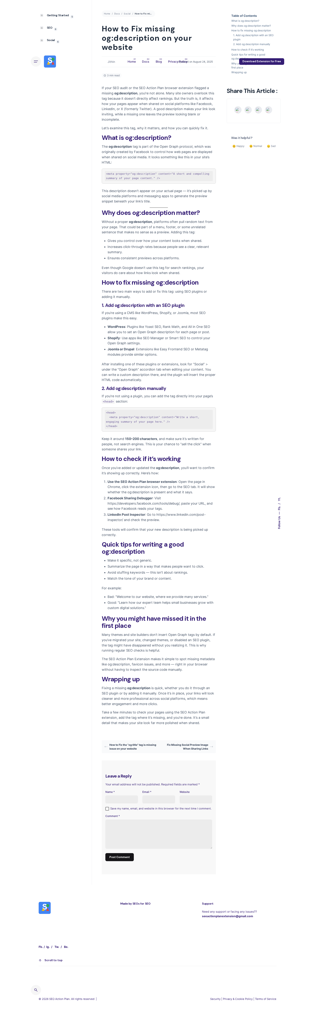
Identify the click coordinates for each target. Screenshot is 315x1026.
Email (146, 791)
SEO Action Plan (59, 999)
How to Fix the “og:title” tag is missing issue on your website (132, 746)
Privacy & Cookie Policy (238, 999)
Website (185, 791)
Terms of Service (265, 999)
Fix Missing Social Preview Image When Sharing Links (187, 746)
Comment (112, 816)
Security (215, 999)
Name (110, 791)
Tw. (57, 947)
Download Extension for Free (261, 61)
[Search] (36, 990)
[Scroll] (40, 960)
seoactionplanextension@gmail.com (227, 916)
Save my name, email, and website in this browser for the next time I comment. (160, 808)
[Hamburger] (36, 61)
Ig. (48, 947)
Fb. (279, 507)
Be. (66, 947)
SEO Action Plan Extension (129, 659)
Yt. (279, 499)
